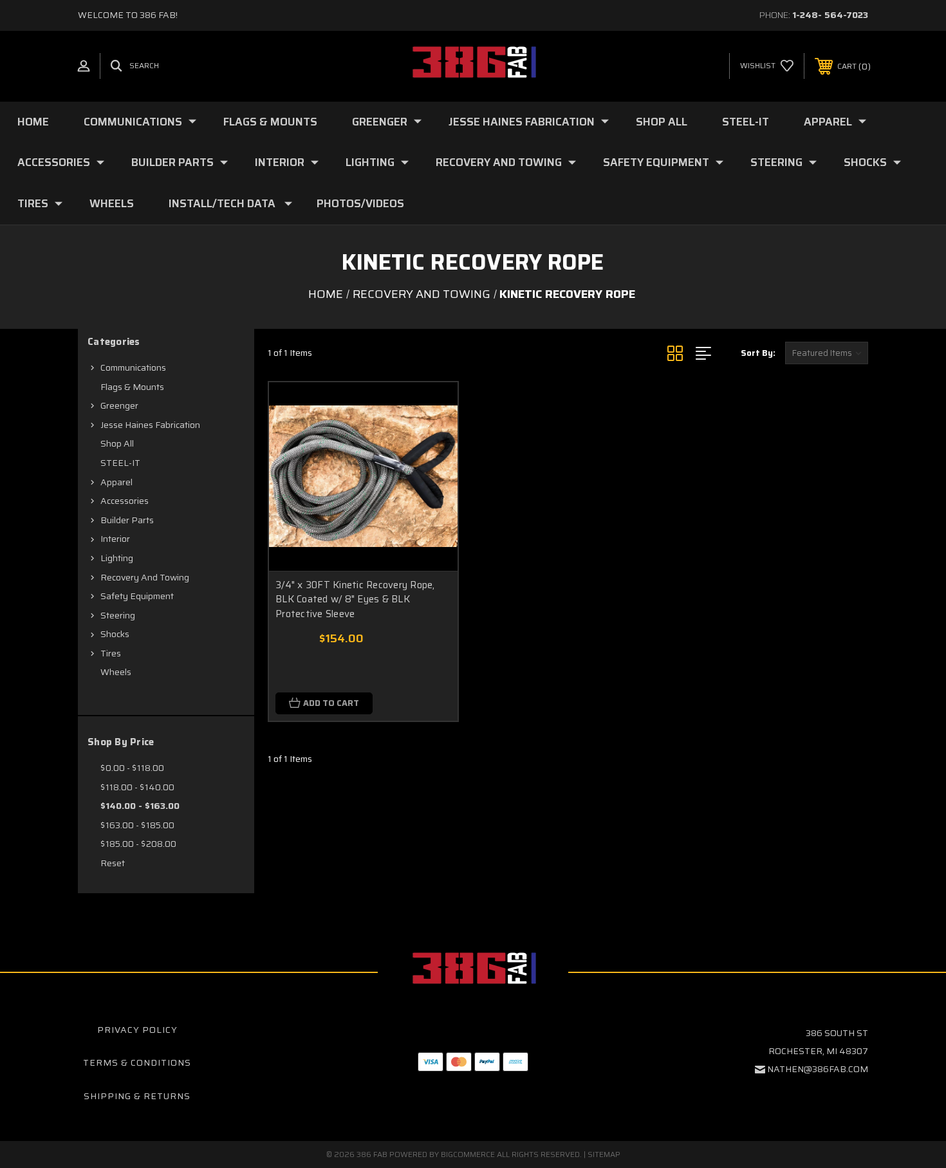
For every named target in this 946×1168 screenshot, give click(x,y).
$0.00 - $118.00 (132, 768)
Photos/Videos (360, 203)
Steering (776, 162)
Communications (133, 121)
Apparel (828, 121)
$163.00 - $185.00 (137, 825)
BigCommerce (468, 1154)
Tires (32, 203)
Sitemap (604, 1154)
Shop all (661, 121)
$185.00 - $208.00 (138, 844)
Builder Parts (172, 162)
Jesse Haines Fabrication (522, 121)
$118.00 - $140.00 (137, 787)
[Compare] (432, 474)
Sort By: (758, 353)
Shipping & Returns (137, 1096)
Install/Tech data (222, 203)
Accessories (53, 162)
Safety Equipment (656, 162)
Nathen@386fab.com (817, 1069)
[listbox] (826, 353)
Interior (279, 162)
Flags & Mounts (270, 121)
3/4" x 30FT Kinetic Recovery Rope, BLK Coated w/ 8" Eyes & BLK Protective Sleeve (355, 599)
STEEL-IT (745, 121)
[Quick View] (432, 408)
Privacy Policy (137, 1030)
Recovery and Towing (499, 162)
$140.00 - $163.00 (140, 806)
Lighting (370, 162)
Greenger (379, 121)
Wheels (111, 203)
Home (33, 121)
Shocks (865, 162)
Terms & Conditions (137, 1062)
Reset (112, 863)
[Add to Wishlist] (432, 441)
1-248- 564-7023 (830, 15)
